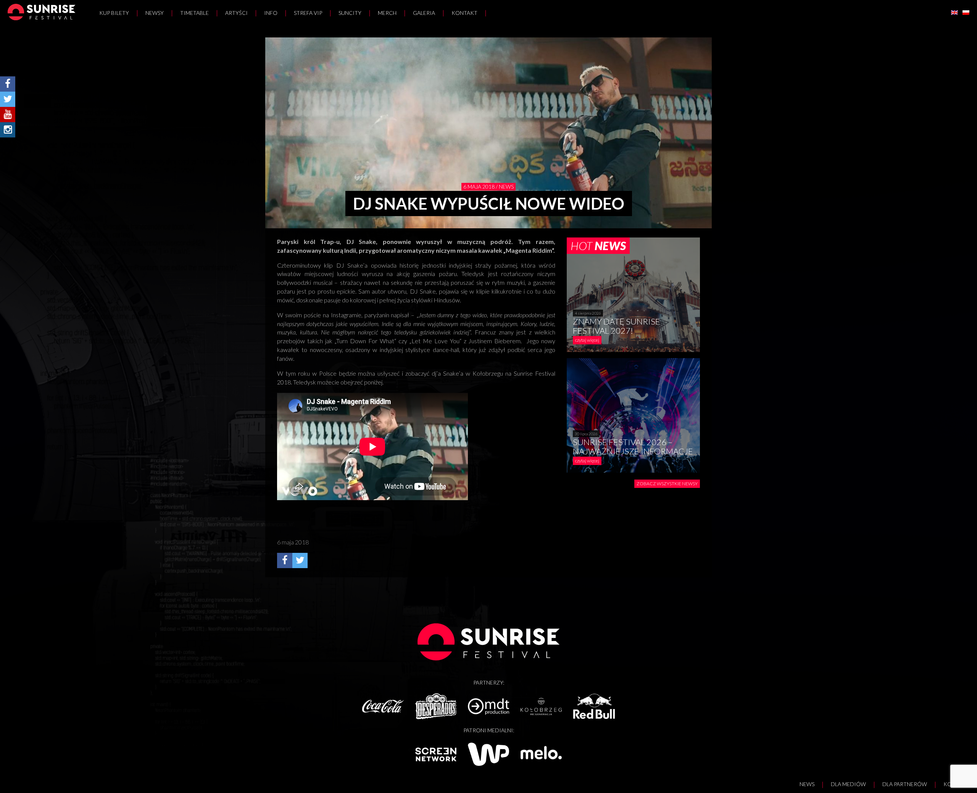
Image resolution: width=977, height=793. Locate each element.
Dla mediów (848, 784)
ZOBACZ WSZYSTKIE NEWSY (667, 483)
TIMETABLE (194, 13)
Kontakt (464, 13)
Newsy (154, 13)
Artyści (236, 13)
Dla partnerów (904, 784)
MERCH (387, 13)
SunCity (350, 13)
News (807, 784)
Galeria (424, 13)
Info (270, 13)
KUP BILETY (114, 13)
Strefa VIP (308, 13)
